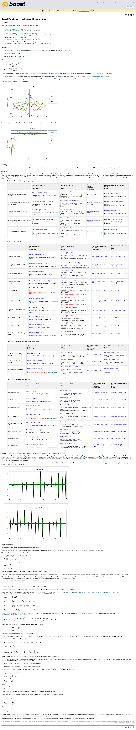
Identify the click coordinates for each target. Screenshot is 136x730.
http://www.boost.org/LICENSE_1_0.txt (126, 724)
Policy (34, 33)
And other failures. (65, 197)
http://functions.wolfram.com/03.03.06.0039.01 (13, 594)
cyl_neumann (22, 50)
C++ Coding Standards (129, 4)
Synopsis (4, 23)
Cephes (17, 456)
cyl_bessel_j (12, 50)
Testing (4, 165)
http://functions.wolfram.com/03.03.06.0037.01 (81, 592)
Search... (130, 6)
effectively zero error (18, 177)
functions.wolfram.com (42, 167)
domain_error (22, 79)
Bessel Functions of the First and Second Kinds (23, 19)
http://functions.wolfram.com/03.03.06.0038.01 (106, 592)
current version (84, 11)
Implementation (7, 545)
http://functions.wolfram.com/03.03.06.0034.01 (13, 614)
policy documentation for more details (99, 76)
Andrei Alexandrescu (119, 4)
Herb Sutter (109, 4)
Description (5, 47)
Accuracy (4, 171)
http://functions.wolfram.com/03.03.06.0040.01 (41, 594)
